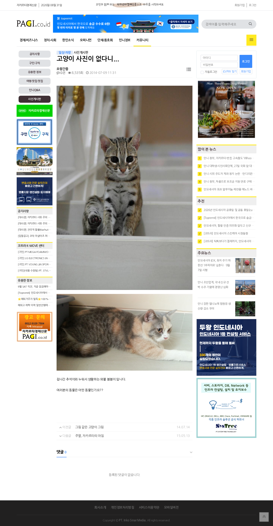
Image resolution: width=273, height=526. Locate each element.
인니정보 (125, 40)
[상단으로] (264, 517)
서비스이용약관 (149, 507)
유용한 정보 (34, 72)
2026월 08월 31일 (51, 5)
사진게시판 (34, 99)
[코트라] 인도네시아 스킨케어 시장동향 (223, 233)
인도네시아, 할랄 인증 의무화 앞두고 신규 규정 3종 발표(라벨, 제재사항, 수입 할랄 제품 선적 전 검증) (227, 225)
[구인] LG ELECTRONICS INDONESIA (38, 258)
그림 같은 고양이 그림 (89, 427)
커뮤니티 (142, 40)
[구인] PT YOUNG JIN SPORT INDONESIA (40, 264)
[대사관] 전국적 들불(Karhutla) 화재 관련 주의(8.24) (46, 229)
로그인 (252, 5)
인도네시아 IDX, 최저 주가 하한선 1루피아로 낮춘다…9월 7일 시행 (214, 265)
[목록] (188, 69)
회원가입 (240, 5)
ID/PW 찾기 (230, 71)
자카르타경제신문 (27, 5)
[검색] (250, 24)
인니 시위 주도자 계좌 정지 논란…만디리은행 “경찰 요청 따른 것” (227, 173)
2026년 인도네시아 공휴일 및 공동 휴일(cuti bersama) (227, 210)
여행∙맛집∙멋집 (34, 81)
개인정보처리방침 (122, 507)
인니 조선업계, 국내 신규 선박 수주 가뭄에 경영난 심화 (213, 285)
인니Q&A (34, 90)
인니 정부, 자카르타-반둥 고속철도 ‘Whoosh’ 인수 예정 (227, 158)
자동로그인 (211, 71)
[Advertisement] (35, 380)
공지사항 (35, 54)
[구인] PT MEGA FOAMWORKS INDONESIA (42, 252)
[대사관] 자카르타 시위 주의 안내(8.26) (39, 223)
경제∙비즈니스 (29, 40)
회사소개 (100, 507)
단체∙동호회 (105, 40)
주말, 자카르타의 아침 (89, 435)
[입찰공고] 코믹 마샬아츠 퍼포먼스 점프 (39, 236)
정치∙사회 (50, 40)
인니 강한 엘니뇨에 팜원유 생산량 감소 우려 (214, 306)
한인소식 (68, 40)
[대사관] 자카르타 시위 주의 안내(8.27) (39, 217)
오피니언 (86, 40)
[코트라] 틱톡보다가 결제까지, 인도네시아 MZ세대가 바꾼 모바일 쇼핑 (227, 241)
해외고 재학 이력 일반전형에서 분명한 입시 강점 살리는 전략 (50, 305)
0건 (62, 72)
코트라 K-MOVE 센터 (31, 245)
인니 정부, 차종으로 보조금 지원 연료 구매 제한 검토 (227, 181)
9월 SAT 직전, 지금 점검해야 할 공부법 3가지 (42, 286)
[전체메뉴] (251, 40)
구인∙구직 (34, 63)
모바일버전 (171, 507)
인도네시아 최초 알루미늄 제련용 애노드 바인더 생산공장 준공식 (227, 189)
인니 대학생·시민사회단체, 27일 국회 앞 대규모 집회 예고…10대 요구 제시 (227, 166)
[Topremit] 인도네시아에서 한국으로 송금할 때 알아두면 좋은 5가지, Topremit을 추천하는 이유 (227, 217)
